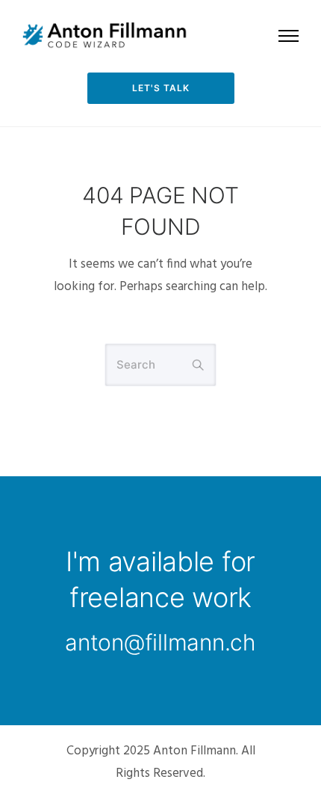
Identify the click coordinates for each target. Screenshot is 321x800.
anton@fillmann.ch (160, 642)
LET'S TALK (161, 87)
